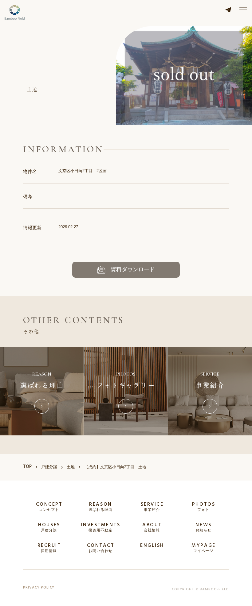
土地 (32, 89)
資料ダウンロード (133, 269)
